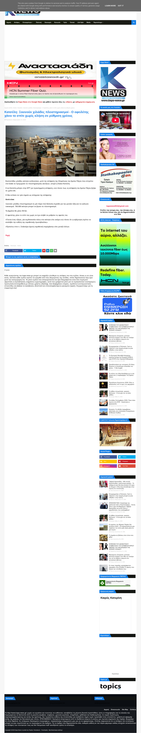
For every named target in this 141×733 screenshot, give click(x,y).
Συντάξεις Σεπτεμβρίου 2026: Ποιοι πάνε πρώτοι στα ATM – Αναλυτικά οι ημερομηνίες (122, 402)
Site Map (125, 709)
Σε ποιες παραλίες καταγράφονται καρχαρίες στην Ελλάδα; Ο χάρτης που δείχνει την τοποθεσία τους (121, 567)
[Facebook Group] (108, 470)
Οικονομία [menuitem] (48, 22)
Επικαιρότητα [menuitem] (27, 22)
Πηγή (7, 235)
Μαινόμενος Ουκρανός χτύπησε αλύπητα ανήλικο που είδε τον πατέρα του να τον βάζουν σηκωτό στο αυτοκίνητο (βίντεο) (121, 338)
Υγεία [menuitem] (65, 22)
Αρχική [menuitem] (9, 22)
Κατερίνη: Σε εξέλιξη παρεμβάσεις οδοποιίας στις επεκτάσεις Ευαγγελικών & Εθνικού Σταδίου (121, 411)
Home (15, 108)
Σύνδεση (133, 709)
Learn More (110, 6)
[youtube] (127, 466)
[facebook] (108, 457)
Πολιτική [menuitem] (38, 22)
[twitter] (127, 457)
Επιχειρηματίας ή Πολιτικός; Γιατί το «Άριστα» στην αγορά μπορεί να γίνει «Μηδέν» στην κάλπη (121, 348)
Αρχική (106, 709)
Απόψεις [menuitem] (17, 22)
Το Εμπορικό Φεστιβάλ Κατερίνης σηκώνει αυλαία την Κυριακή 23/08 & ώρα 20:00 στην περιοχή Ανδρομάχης (121, 357)
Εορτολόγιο (115, 674)
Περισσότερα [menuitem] (98, 22)
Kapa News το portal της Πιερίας (24, 730)
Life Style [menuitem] (81, 22)
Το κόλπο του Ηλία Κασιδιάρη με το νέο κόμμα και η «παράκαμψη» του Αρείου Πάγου (121, 375)
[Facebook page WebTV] (127, 470)
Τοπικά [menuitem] (72, 22)
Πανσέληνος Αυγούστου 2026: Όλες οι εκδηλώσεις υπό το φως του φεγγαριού (121, 383)
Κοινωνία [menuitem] (57, 22)
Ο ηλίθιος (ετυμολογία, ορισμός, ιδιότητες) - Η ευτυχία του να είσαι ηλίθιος (120, 393)
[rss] (108, 461)
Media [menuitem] (88, 22)
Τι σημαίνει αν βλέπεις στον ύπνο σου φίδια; (121, 536)
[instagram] (108, 466)
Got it (121, 6)
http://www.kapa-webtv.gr (55, 730)
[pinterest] (127, 461)
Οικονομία (13, 245)
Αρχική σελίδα (8, 108)
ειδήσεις (69, 102)
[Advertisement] (70, 40)
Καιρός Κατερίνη (111, 597)
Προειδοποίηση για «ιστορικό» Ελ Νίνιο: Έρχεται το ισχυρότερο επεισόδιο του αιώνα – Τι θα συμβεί (122, 366)
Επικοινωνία (115, 709)
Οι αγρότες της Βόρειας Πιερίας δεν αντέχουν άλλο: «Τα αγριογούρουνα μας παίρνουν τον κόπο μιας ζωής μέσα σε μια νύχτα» (122, 527)
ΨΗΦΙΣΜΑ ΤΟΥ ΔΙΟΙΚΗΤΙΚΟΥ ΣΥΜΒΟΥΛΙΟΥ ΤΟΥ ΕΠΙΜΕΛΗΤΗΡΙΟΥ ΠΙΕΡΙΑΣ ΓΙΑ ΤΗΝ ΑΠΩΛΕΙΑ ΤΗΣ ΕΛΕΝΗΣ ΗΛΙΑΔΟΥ (121, 327)
